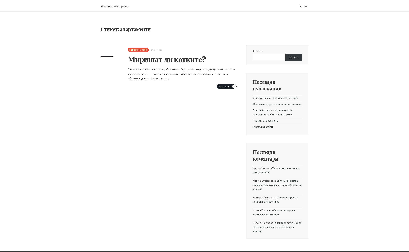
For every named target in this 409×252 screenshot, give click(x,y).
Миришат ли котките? (167, 59)
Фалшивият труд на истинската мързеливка (277, 104)
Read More (227, 86)
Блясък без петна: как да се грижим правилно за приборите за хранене (277, 185)
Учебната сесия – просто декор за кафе (275, 98)
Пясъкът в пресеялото (265, 120)
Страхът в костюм (263, 127)
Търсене (257, 51)
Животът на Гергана (115, 6)
